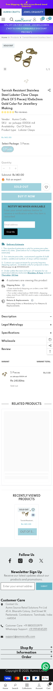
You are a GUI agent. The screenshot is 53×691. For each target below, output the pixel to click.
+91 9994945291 (38, 629)
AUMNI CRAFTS (11, 12)
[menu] (3, 19)
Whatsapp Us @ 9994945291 (15, 267)
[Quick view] (33, 515)
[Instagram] (20, 561)
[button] (8, 112)
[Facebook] (10, 561)
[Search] (11, 19)
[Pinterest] (31, 561)
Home (4, 38)
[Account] (34, 19)
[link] (46, 187)
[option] (26, 4)
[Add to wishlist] (33, 510)
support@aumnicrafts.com (20, 636)
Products (15, 38)
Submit (44, 586)
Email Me (11, 232)
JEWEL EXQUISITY (33, 12)
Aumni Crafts (19, 119)
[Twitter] (41, 561)
